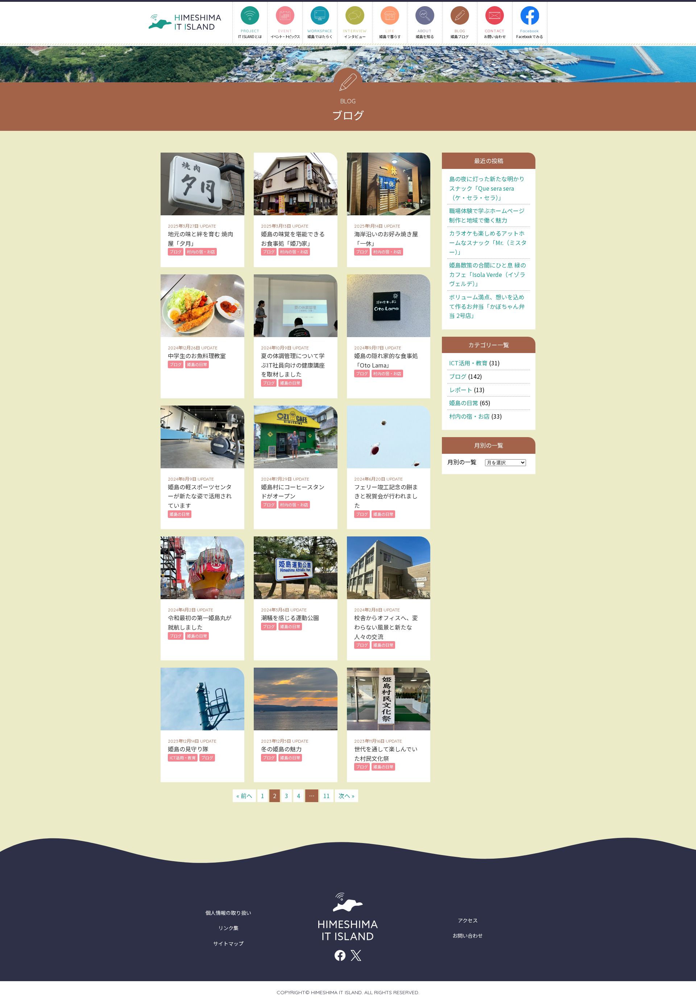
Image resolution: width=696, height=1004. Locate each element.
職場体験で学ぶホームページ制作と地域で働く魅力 (487, 215)
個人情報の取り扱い (228, 912)
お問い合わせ (467, 935)
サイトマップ (228, 943)
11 (326, 795)
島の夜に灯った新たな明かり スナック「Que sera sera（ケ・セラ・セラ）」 (487, 188)
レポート (460, 389)
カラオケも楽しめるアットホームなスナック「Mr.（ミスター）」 (488, 242)
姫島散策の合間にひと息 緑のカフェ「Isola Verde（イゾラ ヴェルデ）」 (487, 274)
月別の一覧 (461, 461)
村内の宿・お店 (469, 416)
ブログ (458, 376)
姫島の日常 (463, 402)
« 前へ (244, 795)
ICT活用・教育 (468, 362)
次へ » (347, 795)
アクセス (468, 920)
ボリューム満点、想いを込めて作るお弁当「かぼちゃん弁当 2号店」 (487, 306)
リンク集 (228, 928)
